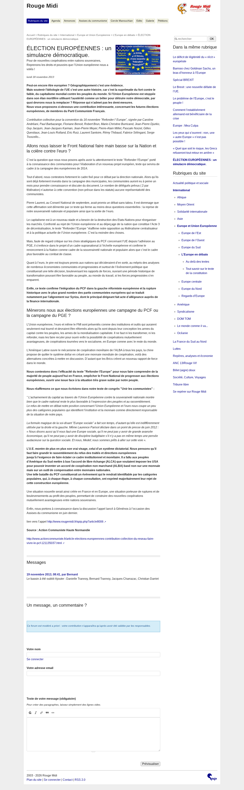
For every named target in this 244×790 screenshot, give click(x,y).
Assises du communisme (93, 20)
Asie (180, 218)
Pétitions (163, 20)
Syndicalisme (185, 311)
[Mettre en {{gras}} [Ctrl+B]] (30, 712)
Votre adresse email (40, 667)
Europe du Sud (191, 247)
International (67, 35)
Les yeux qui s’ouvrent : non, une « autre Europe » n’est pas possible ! (194, 137)
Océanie (182, 333)
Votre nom (34, 649)
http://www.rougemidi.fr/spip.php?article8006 (75, 521)
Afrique (181, 197)
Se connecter (35, 659)
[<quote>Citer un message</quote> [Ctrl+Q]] (47, 712)
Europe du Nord (191, 288)
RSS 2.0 (80, 779)
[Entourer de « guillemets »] (53, 712)
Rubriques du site (38, 20)
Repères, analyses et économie (193, 355)
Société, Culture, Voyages (189, 377)
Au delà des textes (197, 261)
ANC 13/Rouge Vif (184, 363)
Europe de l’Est (191, 233)
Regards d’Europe (193, 295)
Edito (139, 20)
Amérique (183, 304)
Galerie (150, 20)
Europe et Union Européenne (93, 35)
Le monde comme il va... (192, 325)
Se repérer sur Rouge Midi (189, 391)
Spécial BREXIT (183, 79)
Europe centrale (191, 281)
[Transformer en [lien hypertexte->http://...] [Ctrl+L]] (41, 712)
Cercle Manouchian (122, 20)
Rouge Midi (42, 5)
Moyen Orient (185, 204)
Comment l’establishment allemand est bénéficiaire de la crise (192, 114)
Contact (68, 779)
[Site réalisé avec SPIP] (212, 777)
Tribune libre (181, 384)
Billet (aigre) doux (184, 370)
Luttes (177, 348)
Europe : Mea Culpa (185, 125)
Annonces (69, 20)
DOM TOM (184, 318)
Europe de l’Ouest (192, 240)
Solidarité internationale (192, 211)
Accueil (31, 35)
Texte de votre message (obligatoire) (51, 698)
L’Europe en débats (124, 35)
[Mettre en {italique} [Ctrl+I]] (36, 712)
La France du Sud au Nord (189, 341)
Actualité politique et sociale (190, 183)
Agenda (55, 20)
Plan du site (34, 779)
